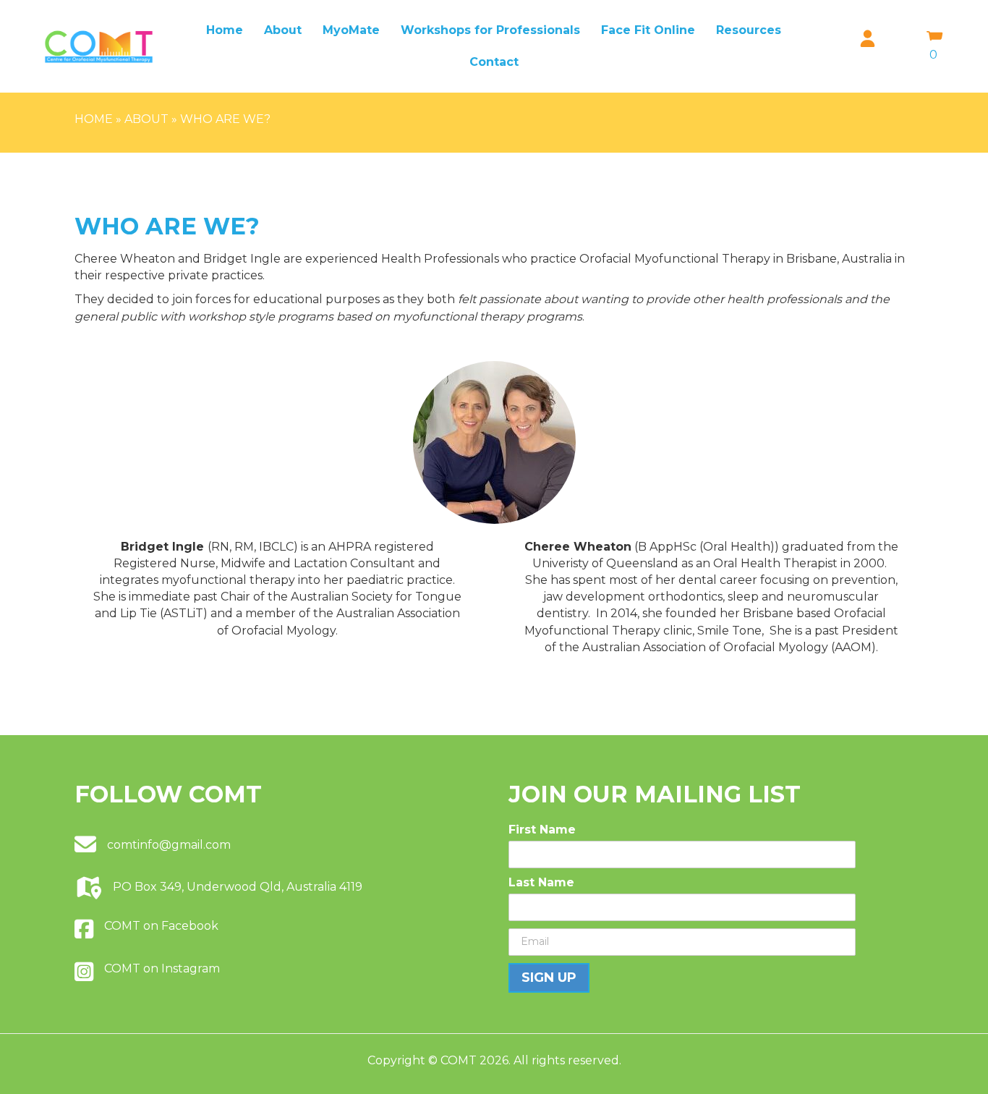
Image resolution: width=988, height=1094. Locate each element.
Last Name (541, 882)
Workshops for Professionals (490, 30)
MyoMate (351, 30)
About (283, 30)
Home (224, 30)
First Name (542, 829)
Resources (748, 30)
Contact (494, 62)
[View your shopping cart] (936, 38)
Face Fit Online (648, 30)
